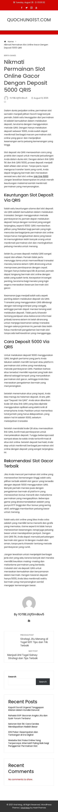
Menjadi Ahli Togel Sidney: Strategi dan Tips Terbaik (22, 655)
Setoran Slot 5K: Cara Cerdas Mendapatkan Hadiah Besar (23, 725)
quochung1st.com (29, 20)
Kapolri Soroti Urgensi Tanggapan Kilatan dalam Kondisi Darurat (26, 709)
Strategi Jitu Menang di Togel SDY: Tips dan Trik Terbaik (34, 640)
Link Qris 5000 (41, 176)
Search (12, 676)
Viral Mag (25, 807)
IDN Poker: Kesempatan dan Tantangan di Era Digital (23, 733)
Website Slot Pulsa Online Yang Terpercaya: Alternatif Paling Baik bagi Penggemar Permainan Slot (28, 743)
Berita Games (10, 55)
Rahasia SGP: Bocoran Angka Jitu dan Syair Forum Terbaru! (27, 717)
